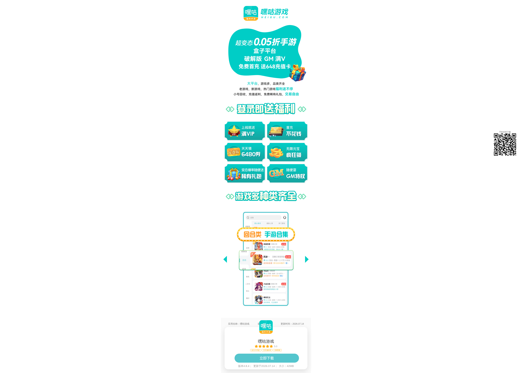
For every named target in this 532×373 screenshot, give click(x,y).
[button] (225, 259)
